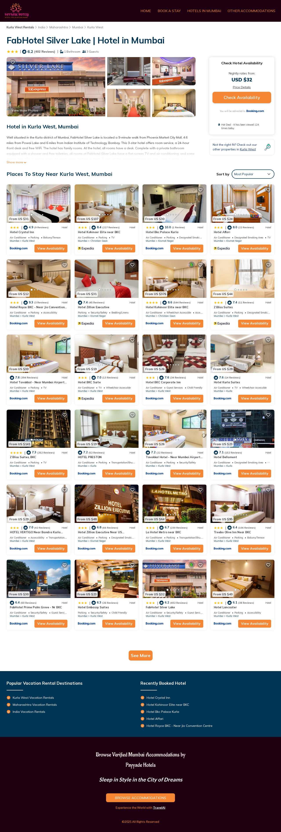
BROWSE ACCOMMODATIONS (140, 798)
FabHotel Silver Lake (160, 607)
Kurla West (95, 27)
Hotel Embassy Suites (93, 607)
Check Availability (242, 97)
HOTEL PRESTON (90, 457)
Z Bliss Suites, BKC (23, 457)
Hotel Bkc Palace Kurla (162, 232)
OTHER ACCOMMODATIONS (251, 11)
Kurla (229, 391)
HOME (145, 11)
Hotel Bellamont (225, 457)
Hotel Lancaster (225, 607)
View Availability (51, 248)
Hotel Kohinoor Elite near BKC (99, 232)
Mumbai (77, 27)
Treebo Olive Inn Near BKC (232, 532)
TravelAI (159, 807)
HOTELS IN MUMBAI (204, 11)
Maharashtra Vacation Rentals (35, 705)
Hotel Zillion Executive (93, 307)
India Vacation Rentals (29, 712)
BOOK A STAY (169, 11)
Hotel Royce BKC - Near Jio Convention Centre (180, 726)
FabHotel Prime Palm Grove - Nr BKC (36, 607)
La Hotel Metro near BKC (163, 532)
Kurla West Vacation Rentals (33, 698)
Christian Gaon (99, 240)
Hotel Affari (222, 232)
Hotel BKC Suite (89, 382)
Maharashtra (58, 27)
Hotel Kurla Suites (227, 382)
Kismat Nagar (166, 240)
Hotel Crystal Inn (22, 232)
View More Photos (25, 110)
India (41, 27)
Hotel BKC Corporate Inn (163, 382)
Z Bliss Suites (223, 307)
